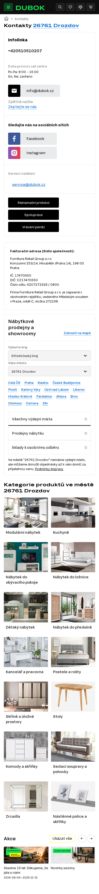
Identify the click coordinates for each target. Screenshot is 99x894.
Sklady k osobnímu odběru (35, 447)
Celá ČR (14, 382)
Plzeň (12, 389)
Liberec (79, 389)
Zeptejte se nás (22, 106)
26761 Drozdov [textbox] (23, 371)
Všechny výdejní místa (32, 419)
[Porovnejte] (80, 7)
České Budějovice (66, 382)
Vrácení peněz (33, 227)
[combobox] (49, 355)
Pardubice (44, 396)
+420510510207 (25, 50)
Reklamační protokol (34, 202)
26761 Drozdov (56, 25)
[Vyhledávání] (60, 7)
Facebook (35, 138)
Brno (74, 396)
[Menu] (8, 7)
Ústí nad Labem (56, 389)
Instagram (35, 153)
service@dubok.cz (28, 184)
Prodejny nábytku (28, 433)
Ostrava (32, 403)
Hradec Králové (20, 396)
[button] (82, 838)
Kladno (43, 382)
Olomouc (15, 403)
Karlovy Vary (30, 389)
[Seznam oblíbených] (70, 7)
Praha (29, 382)
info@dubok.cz (40, 90)
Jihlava (61, 396)
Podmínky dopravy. (49, 469)
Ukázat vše (62, 838)
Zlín (45, 403)
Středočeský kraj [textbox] (24, 355)
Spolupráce (33, 215)
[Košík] (90, 7)
